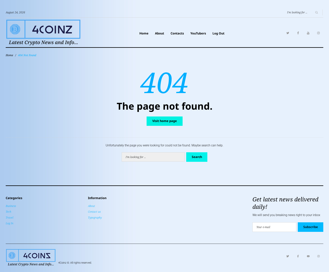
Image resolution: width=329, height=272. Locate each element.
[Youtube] (308, 256)
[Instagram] (318, 33)
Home (144, 33)
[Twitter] (287, 33)
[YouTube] (308, 33)
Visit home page (164, 121)
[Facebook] (298, 33)
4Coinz (62, 262)
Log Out (218, 33)
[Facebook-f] (298, 256)
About (159, 33)
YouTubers (198, 33)
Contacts (177, 33)
